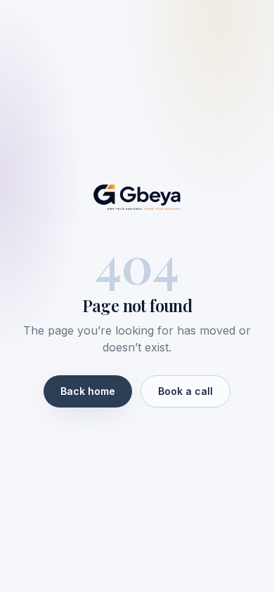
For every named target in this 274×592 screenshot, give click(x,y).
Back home (87, 391)
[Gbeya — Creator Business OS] (137, 197)
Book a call (185, 391)
